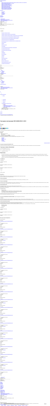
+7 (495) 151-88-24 (3, 394)
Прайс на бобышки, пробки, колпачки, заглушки (8, 3)
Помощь (1, 388)
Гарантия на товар (2, 391)
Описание (3, 137)
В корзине (4, 240)
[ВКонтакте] (0, 128)
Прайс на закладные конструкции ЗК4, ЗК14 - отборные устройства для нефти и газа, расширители (14, 2)
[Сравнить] (1, 126)
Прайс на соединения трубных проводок (7, 4)
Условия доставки (2, 390)
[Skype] (6, 128)
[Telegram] (7, 128)
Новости (1, 382)
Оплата (3, 139)
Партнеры (1, 383)
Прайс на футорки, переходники (6, 6)
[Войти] (0, 90)
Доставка (3, 140)
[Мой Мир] (2, 128)
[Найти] (1, 69)
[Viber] (4, 128)
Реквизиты (3, 14)
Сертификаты (2, 386)
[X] (3, 128)
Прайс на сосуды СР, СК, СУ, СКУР (6, 5)
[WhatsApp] (5, 128)
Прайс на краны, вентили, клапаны (6, 7)
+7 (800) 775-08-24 (6, 20)
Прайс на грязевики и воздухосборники (7, 8)
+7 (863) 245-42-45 (4, 19)
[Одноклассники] (1, 128)
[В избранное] (1, 125)
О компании (3, 11)
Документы (3, 13)
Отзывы (3, 12)
